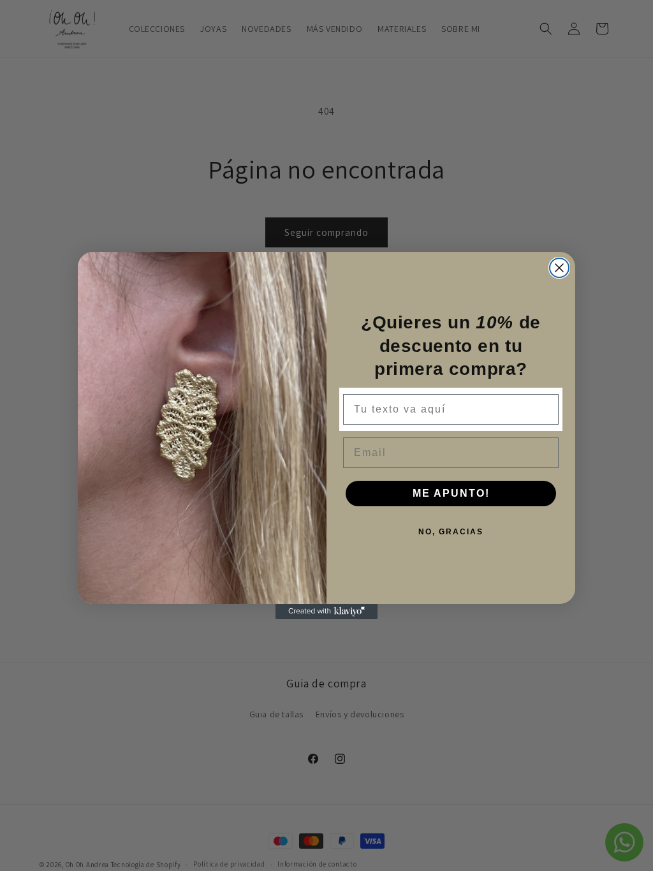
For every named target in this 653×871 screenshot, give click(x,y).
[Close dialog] (559, 267)
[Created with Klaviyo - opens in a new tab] (326, 611)
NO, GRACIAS (450, 531)
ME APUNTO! (451, 493)
